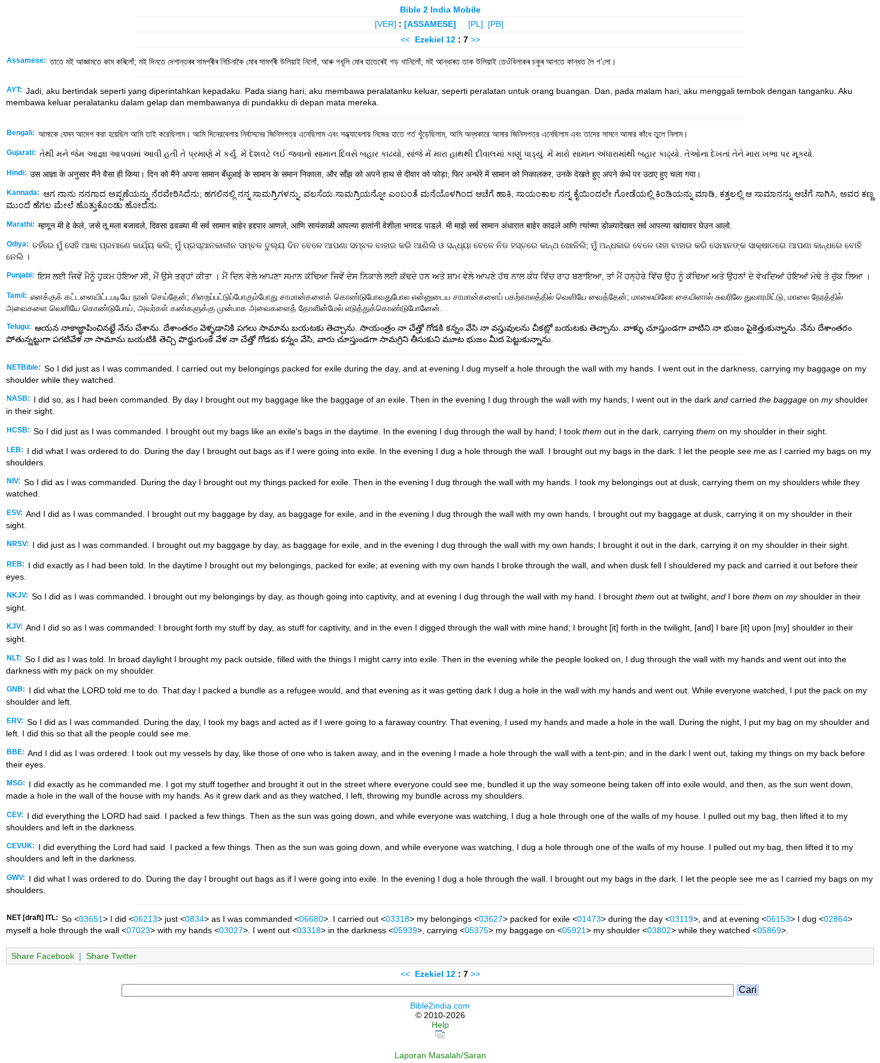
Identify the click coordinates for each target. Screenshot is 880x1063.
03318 (397, 919)
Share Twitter (111, 956)
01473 (589, 919)
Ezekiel (429, 39)
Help (440, 1025)
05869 (769, 930)
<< (405, 39)
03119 (681, 919)
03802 (659, 930)
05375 (476, 930)
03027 (231, 930)
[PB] (495, 24)
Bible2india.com (440, 1005)
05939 (405, 930)
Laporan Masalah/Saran (440, 1055)
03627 (491, 919)
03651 (91, 919)
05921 (574, 930)
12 (452, 39)
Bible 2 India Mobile (440, 9)
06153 (778, 919)
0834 (194, 919)
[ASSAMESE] (430, 24)
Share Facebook (42, 956)
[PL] (475, 24)
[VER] (385, 24)
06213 (145, 919)
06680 (311, 919)
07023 (138, 930)
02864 (836, 919)
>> (475, 39)
